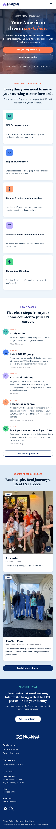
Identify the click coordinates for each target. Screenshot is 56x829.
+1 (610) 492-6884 (10, 801)
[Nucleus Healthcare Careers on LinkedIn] (5, 808)
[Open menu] (51, 4)
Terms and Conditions (25, 821)
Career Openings (11, 753)
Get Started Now (10, 749)
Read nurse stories (28, 57)
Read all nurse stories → (28, 668)
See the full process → (28, 454)
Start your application (26, 50)
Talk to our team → (28, 719)
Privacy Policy (8, 821)
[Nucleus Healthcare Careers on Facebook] (11, 808)
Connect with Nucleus (13, 764)
